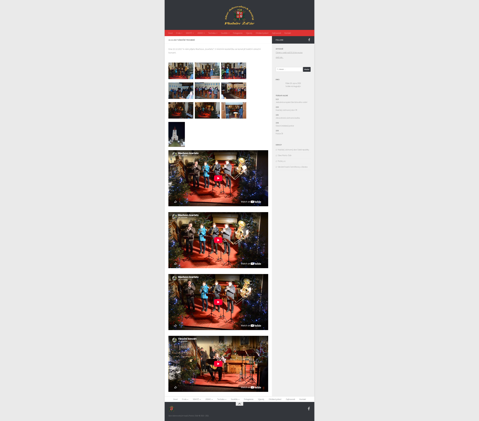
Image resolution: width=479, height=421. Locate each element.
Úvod (170, 33)
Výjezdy (249, 33)
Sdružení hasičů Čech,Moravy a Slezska (292, 167)
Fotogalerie (237, 33)
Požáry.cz (282, 161)
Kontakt (288, 33)
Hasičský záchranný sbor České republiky (293, 149)
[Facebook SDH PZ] (309, 39)
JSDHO (200, 33)
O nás (178, 33)
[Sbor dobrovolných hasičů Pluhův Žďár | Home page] (239, 15)
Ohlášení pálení (262, 33)
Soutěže (224, 33)
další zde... (279, 57)
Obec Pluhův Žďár (285, 155)
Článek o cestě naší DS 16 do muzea (289, 52)
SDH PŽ (189, 33)
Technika (212, 33)
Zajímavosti (276, 33)
